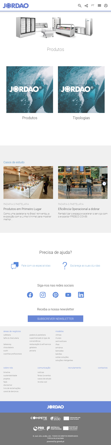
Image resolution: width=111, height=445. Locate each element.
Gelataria (33, 347)
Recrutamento (74, 367)
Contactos (103, 367)
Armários (59, 348)
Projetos (6, 379)
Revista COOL (42, 382)
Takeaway (7, 344)
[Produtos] (29, 89)
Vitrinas (58, 335)
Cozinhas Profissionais (12, 354)
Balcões (59, 354)
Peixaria (32, 351)
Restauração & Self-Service (40, 344)
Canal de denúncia (10, 391)
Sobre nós (8, 367)
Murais (58, 338)
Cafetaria (7, 335)
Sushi (5, 351)
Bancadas (60, 351)
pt (92, 5)
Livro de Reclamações (12, 388)
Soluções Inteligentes (64, 360)
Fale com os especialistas (35, 265)
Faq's (5, 382)
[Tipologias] (81, 89)
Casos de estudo (13, 162)
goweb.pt (60, 441)
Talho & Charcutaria (11, 338)
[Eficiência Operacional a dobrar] (83, 182)
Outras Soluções (62, 357)
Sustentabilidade (10, 375)
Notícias (41, 372)
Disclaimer (7, 385)
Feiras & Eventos (44, 375)
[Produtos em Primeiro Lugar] (28, 182)
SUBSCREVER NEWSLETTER (55, 318)
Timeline (6, 372)
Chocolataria (8, 347)
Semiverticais (61, 341)
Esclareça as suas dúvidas (85, 265)
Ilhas (57, 344)
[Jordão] (16, 5)
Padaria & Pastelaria (37, 335)
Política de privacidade (55, 438)
